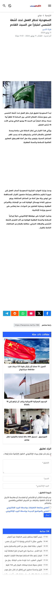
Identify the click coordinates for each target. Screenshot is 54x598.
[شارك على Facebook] (47, 313)
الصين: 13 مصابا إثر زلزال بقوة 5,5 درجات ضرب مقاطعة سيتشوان (27, 368)
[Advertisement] (27, 59)
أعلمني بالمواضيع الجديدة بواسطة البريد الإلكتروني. (27, 511)
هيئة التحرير (46, 29)
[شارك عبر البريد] (31, 313)
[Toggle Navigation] (50, 6)
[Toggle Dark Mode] (10, 6)
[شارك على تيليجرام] (7, 313)
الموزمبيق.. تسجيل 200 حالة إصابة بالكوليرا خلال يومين (26, 438)
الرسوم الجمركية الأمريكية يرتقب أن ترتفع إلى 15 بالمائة (27, 403)
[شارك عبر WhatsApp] (23, 313)
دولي (40, 15)
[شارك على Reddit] (15, 313)
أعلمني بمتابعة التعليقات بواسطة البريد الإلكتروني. (27, 508)
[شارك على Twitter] (39, 313)
